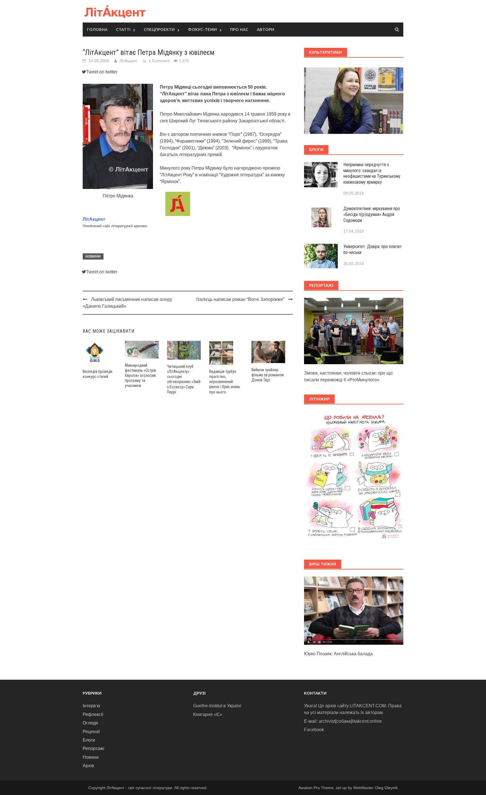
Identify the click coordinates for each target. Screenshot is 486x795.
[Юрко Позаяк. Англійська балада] (353, 610)
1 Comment (159, 60)
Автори (265, 29)
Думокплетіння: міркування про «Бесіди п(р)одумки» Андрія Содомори (371, 214)
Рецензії (91, 731)
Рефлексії (93, 714)
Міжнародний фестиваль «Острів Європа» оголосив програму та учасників (140, 375)
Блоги (89, 740)
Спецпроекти (159, 29)
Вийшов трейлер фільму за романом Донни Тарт (267, 375)
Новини (93, 256)
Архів (88, 765)
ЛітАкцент (128, 60)
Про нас (239, 29)
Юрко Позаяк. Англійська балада (338, 653)
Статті (123, 29)
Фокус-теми (202, 29)
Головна (97, 29)
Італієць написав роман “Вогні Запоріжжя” (240, 299)
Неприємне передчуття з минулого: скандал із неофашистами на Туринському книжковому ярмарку (371, 173)
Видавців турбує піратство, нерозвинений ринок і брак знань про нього (224, 381)
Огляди (90, 722)
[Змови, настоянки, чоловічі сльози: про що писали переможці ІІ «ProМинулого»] (353, 330)
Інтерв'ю (91, 705)
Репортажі (93, 748)
